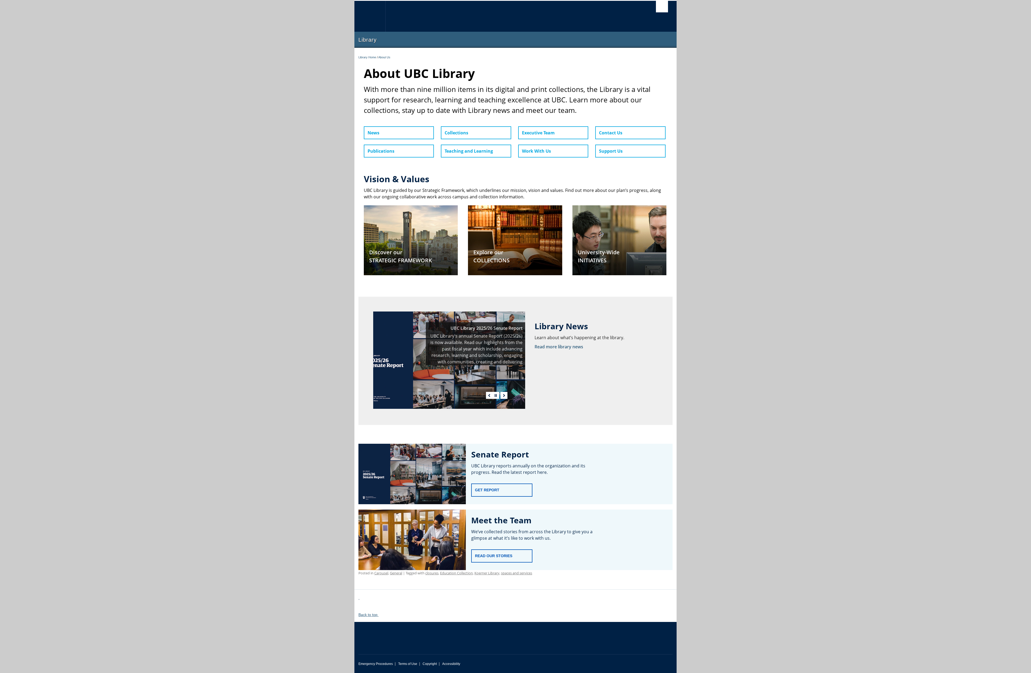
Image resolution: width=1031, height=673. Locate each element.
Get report (487, 490)
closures (431, 573)
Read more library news (559, 347)
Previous (489, 395)
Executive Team (538, 133)
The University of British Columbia (369, 16)
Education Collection (456, 573)
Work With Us (536, 151)
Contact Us (610, 133)
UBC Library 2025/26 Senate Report (486, 328)
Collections (456, 133)
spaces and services (516, 573)
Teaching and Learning (469, 151)
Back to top (368, 615)
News (373, 133)
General (396, 573)
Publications (381, 151)
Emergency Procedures (375, 664)
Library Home (367, 57)
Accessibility (451, 664)
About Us (384, 57)
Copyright (430, 664)
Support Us (611, 151)
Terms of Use (407, 664)
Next (503, 395)
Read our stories (493, 556)
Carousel (381, 573)
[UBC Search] (662, 6)
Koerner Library (486, 573)
